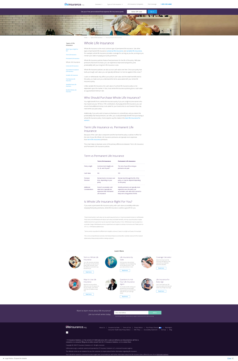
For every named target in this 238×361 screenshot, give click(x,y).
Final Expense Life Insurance (70, 79)
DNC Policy (137, 330)
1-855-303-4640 (166, 4)
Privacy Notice (138, 327)
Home (85, 37)
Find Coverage (152, 4)
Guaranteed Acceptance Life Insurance (72, 70)
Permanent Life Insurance (72, 58)
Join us (155, 312)
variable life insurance (134, 51)
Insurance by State (113, 327)
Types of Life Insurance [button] (114, 4)
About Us (102, 327)
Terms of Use (127, 327)
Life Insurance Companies (135, 4)
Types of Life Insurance (96, 37)
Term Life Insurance (71, 54)
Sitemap (163, 330)
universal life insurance (115, 51)
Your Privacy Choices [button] (152, 327)
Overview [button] (98, 4)
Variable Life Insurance (72, 75)
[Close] (231, 357)
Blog (170, 330)
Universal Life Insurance (72, 66)
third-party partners (162, 354)
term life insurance (94, 139)
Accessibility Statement (150, 330)
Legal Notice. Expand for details (16, 358)
